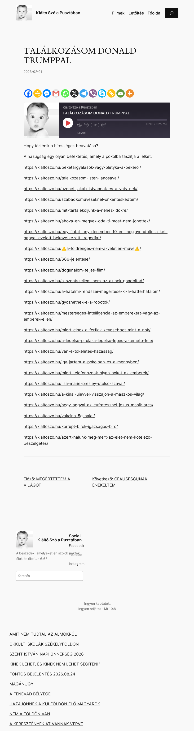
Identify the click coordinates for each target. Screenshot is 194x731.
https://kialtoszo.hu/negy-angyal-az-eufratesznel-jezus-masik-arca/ (88, 405)
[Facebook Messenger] (47, 93)
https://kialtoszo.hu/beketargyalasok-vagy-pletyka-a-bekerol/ (82, 167)
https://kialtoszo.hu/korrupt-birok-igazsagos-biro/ (71, 426)
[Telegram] (83, 93)
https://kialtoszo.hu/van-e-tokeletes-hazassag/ (69, 351)
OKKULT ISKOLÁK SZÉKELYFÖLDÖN (44, 644)
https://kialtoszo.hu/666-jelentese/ (57, 259)
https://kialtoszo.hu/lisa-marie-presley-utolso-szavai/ (74, 383)
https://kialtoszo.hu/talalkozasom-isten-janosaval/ (71, 178)
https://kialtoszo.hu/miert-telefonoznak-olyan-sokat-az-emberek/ (86, 372)
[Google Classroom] (37, 93)
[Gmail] (56, 93)
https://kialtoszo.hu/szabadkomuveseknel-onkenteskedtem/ (81, 199)
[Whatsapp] (65, 93)
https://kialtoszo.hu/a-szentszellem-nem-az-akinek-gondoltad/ (84, 280)
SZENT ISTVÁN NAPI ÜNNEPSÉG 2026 (46, 654)
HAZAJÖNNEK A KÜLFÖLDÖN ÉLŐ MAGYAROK (54, 704)
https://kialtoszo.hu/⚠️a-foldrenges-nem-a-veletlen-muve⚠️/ (82, 248)
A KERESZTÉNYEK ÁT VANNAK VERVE (46, 724)
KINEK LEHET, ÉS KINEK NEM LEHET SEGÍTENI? (54, 664)
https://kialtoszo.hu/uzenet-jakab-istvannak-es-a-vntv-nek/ (80, 188)
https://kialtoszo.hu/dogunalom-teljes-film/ (64, 270)
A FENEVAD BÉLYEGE (30, 694)
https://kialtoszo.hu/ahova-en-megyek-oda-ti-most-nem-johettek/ (87, 221)
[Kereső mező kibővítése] (171, 13)
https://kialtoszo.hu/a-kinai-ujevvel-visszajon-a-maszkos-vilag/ (84, 394)
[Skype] (102, 93)
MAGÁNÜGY (21, 684)
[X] (74, 93)
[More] (130, 93)
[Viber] (93, 93)
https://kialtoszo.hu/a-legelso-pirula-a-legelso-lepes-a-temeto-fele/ (88, 340)
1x (95, 125)
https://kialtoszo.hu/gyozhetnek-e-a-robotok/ (67, 302)
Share (81, 133)
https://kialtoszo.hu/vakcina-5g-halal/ (59, 415)
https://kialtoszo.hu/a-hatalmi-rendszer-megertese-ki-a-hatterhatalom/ (92, 291)
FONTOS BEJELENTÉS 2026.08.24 (42, 674)
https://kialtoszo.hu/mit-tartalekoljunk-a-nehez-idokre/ (76, 210)
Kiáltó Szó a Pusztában (58, 12)
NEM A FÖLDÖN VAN (29, 714)
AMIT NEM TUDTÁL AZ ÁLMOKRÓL (43, 634)
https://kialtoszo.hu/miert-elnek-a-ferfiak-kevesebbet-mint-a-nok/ (87, 330)
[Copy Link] (111, 93)
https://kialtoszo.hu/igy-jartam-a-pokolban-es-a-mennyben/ (81, 362)
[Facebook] (28, 93)
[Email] (120, 93)
